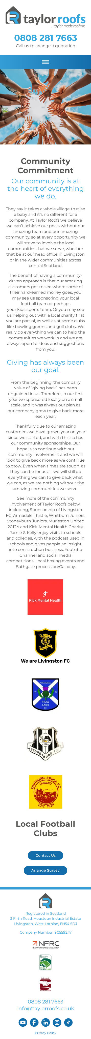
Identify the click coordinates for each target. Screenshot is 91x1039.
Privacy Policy (45, 1033)
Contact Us (46, 855)
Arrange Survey (45, 870)
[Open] (45, 62)
